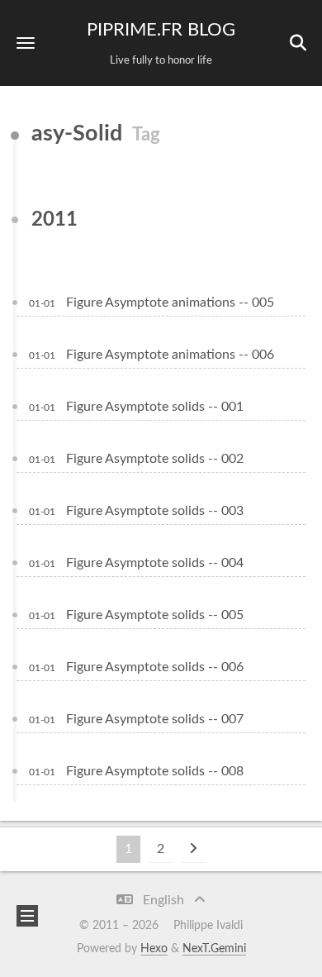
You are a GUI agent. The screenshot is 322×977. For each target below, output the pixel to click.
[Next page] (193, 849)
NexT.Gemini (214, 949)
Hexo (154, 949)
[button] (25, 42)
